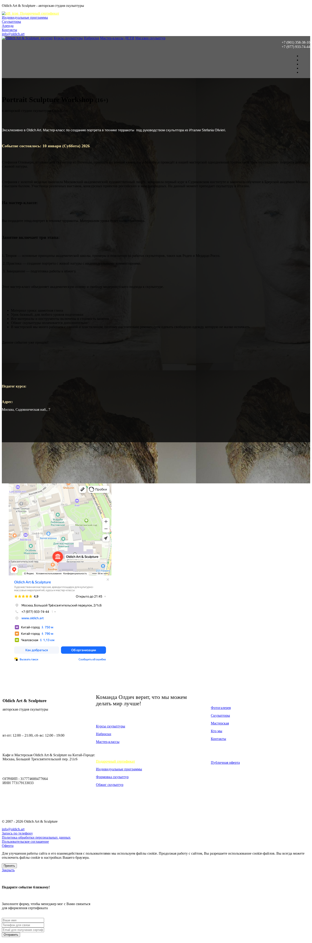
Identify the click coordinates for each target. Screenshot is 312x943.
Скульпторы (11, 22)
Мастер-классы (112, 38)
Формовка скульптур (112, 777)
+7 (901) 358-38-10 (296, 42)
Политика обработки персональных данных (36, 837)
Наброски (91, 38)
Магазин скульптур (150, 38)
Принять (9, 865)
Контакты (9, 30)
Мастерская (220, 723)
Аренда (7, 26)
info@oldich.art (13, 34)
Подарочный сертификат (38, 13)
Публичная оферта (225, 762)
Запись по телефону (17, 833)
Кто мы (216, 731)
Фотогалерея (221, 708)
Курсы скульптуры (68, 38)
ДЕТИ (129, 38)
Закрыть (8, 870)
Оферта (7, 846)
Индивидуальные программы (25, 17)
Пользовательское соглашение (25, 841)
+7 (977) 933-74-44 (296, 47)
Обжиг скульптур (109, 785)
